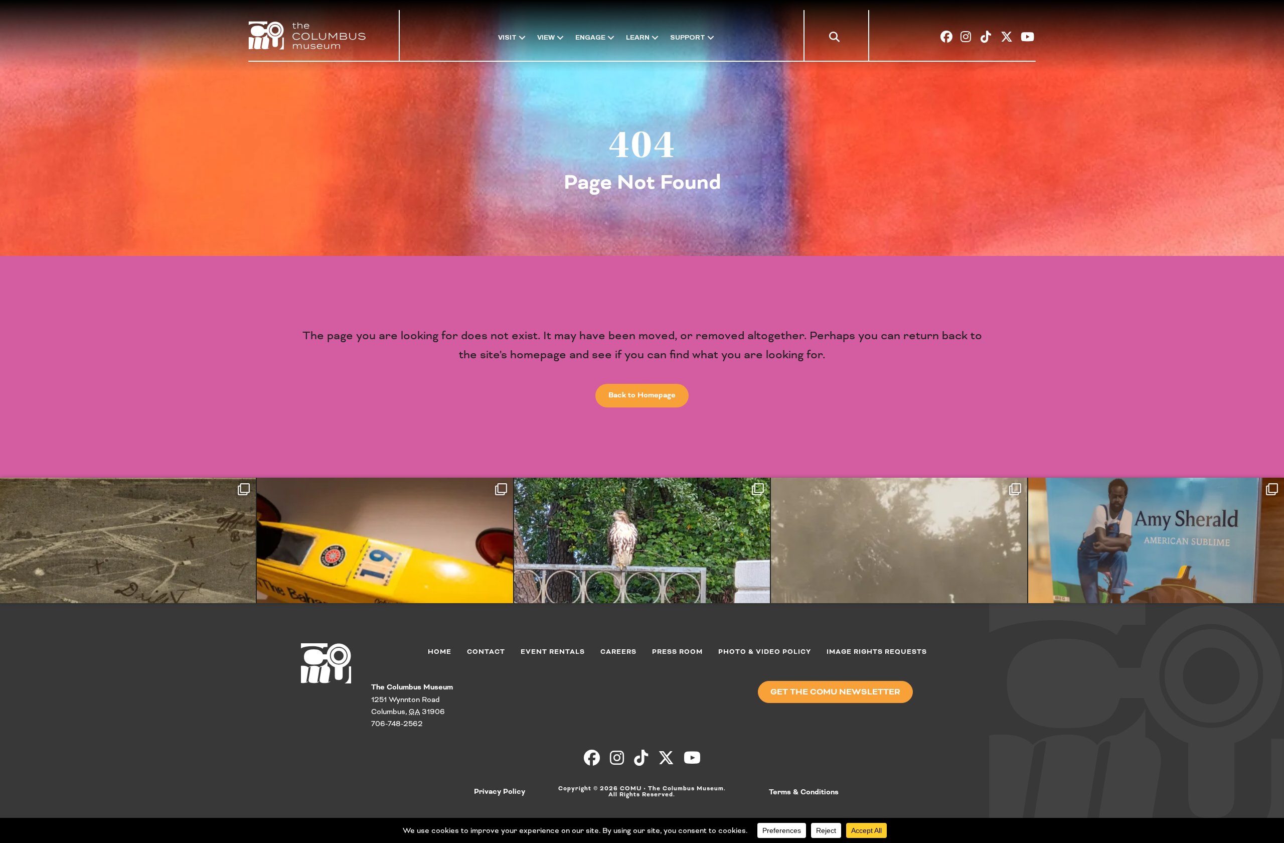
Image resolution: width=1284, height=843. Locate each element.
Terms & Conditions (804, 792)
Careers (618, 651)
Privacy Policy (499, 791)
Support (687, 37)
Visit (507, 37)
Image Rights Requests (877, 651)
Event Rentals (553, 651)
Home (439, 651)
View (546, 37)
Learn (638, 37)
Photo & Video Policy (764, 651)
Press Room (677, 651)
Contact (486, 651)
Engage (590, 37)
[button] (836, 39)
